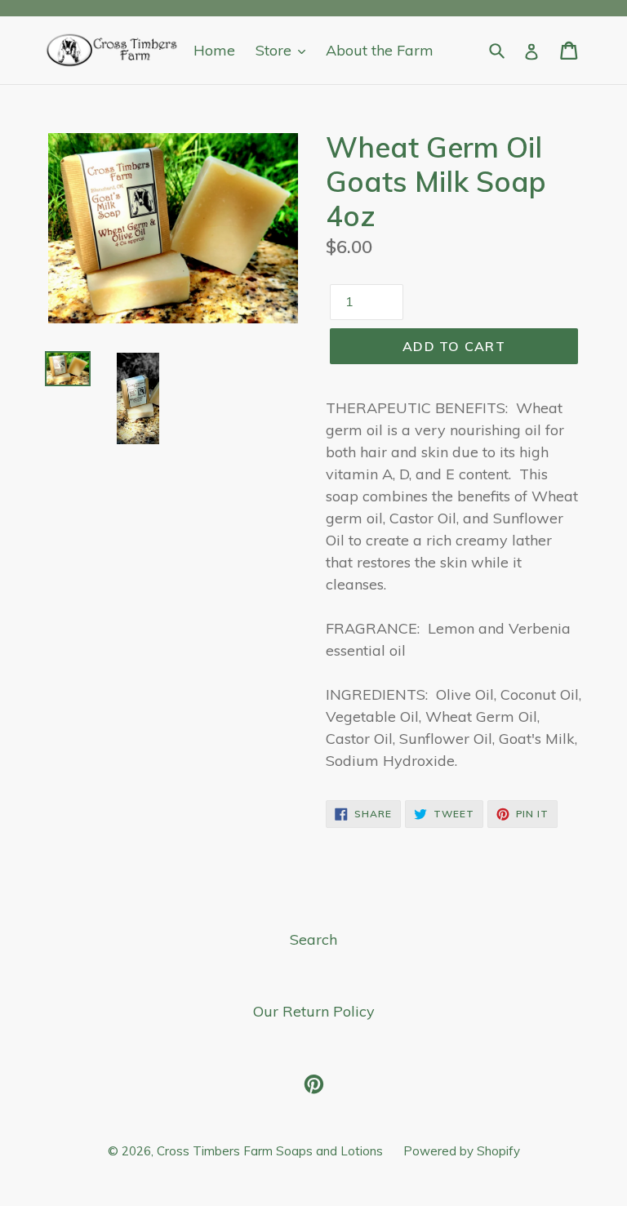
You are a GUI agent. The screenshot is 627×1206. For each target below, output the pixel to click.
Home (214, 50)
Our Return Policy (314, 1011)
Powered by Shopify (461, 1151)
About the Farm (380, 50)
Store (276, 50)
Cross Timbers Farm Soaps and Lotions (270, 1151)
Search (313, 939)
